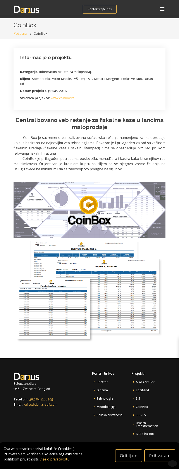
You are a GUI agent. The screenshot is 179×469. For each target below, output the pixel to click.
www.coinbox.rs (62, 98)
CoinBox (142, 406)
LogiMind (142, 390)
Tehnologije (104, 398)
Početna (20, 33)
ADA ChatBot (145, 381)
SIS (138, 398)
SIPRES (141, 415)
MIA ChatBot (145, 433)
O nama (102, 390)
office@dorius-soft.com (40, 404)
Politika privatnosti (109, 415)
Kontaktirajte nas (100, 9)
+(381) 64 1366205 (40, 399)
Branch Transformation (147, 424)
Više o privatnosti (54, 459)
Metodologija (105, 406)
